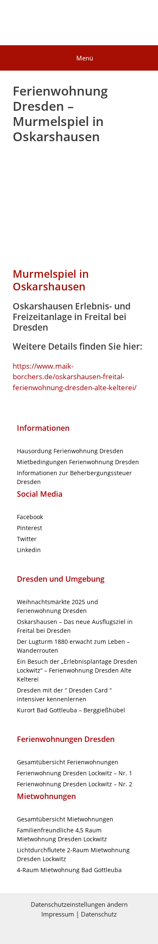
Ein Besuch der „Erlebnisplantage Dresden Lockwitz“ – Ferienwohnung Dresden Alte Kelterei (77, 670)
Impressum (57, 914)
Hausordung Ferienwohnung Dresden (70, 451)
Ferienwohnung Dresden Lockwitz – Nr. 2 (74, 784)
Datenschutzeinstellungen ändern (79, 904)
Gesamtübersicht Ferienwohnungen (67, 762)
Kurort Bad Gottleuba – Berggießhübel (71, 710)
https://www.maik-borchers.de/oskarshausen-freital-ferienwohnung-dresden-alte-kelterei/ (75, 376)
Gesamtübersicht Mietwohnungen (65, 819)
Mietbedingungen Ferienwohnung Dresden (78, 462)
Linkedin (29, 550)
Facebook (30, 517)
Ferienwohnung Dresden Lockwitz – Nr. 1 (74, 773)
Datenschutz (99, 914)
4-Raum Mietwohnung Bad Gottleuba (69, 870)
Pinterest (29, 528)
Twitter (27, 539)
